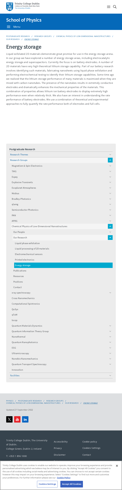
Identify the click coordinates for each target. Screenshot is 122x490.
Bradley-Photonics (21, 198)
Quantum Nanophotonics (25, 342)
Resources (18, 276)
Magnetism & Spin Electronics (27, 165)
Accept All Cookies (71, 484)
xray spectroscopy (21, 292)
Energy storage (31, 39)
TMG (14, 171)
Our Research (13, 39)
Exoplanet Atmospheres (24, 187)
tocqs (14, 320)
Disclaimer (60, 454)
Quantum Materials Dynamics (27, 325)
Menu (16, 27)
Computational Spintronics (26, 303)
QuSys (15, 309)
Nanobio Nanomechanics (25, 358)
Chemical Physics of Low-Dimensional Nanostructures (83, 36)
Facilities (14, 375)
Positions (18, 281)
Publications (19, 270)
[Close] (116, 465)
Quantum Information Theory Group (30, 331)
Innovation (17, 369)
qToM (14, 314)
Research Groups (42, 36)
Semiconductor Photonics (25, 209)
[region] (61, 475)
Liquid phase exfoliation (27, 243)
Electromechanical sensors (29, 254)
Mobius (15, 193)
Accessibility (61, 441)
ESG (14, 347)
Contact (17, 287)
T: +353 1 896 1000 (16, 456)
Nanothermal (18, 336)
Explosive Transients (22, 182)
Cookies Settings (91, 447)
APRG (14, 220)
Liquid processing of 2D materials (32, 248)
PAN (14, 215)
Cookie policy (89, 441)
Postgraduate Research (18, 36)
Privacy (58, 448)
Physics (9, 401)
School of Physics (23, 20)
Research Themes (19, 154)
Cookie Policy (63, 477)
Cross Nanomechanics (23, 298)
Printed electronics (24, 259)
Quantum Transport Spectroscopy (29, 364)
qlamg (15, 204)
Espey (15, 176)
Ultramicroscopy (20, 353)
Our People (19, 231)
